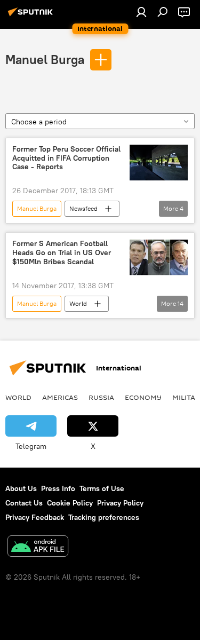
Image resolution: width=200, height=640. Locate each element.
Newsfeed (83, 208)
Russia (101, 397)
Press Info (58, 488)
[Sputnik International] (32, 16)
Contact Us (24, 503)
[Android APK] (38, 547)
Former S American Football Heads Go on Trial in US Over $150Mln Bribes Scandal (61, 252)
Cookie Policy (70, 503)
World (78, 303)
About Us (21, 488)
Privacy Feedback (34, 517)
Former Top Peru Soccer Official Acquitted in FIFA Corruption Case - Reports (66, 158)
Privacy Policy (120, 503)
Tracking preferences (103, 517)
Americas (60, 397)
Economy (143, 397)
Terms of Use (101, 488)
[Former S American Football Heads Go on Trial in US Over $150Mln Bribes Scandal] (159, 257)
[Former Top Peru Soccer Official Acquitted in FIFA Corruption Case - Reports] (159, 163)
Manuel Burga (44, 59)
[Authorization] (141, 11)
